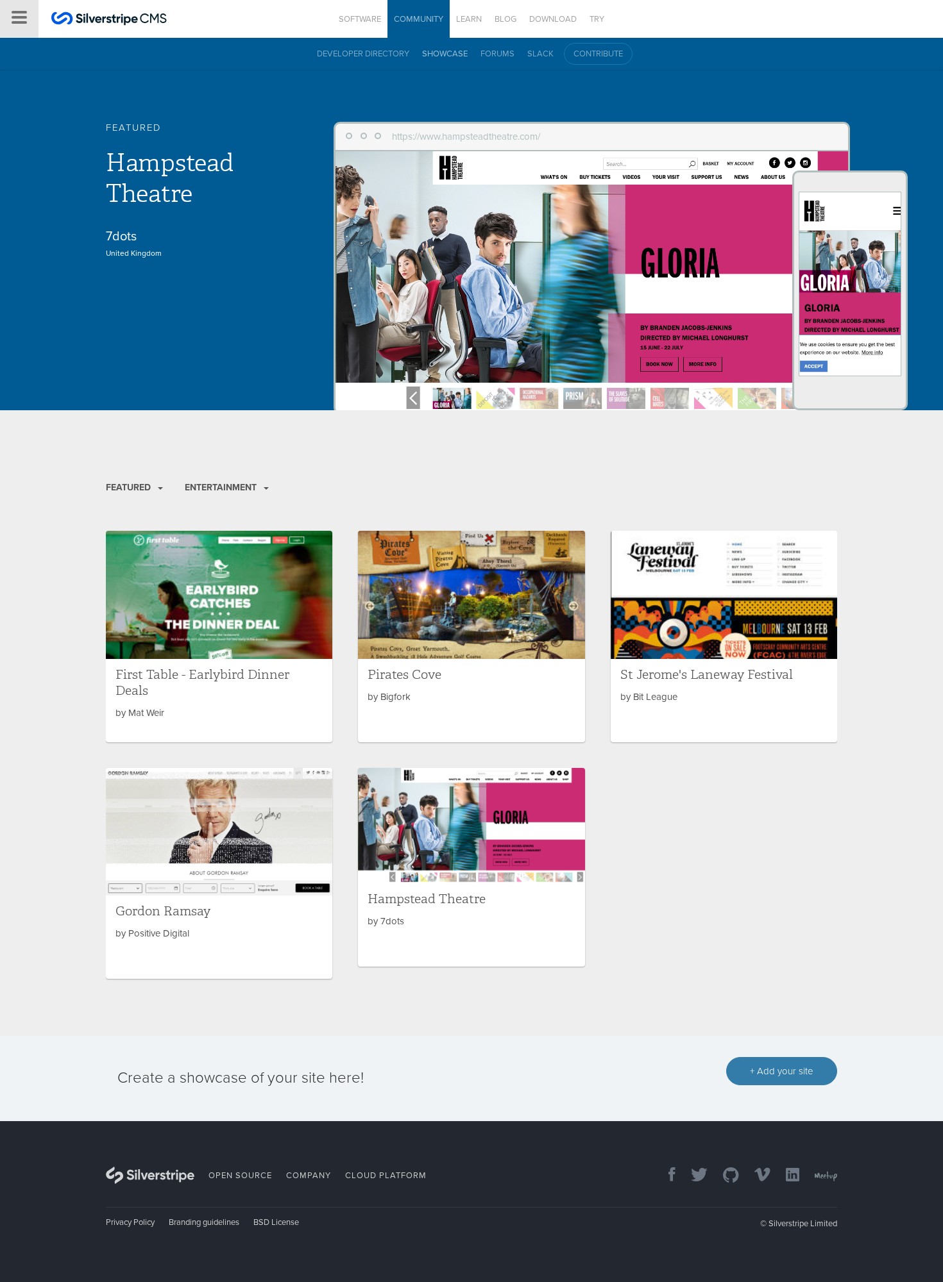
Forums (497, 54)
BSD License (276, 1222)
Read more (219, 636)
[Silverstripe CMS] (109, 20)
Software (360, 19)
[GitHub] (724, 1176)
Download (553, 19)
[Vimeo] (756, 1176)
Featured (129, 487)
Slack (540, 54)
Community (418, 19)
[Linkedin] (786, 1176)
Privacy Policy (130, 1222)
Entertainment (222, 487)
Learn (469, 19)
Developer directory (363, 54)
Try (597, 19)
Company (308, 1175)
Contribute (598, 54)
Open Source (240, 1175)
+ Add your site (781, 1071)
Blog (505, 19)
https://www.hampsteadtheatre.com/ (466, 136)
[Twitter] (693, 1176)
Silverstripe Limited (803, 1224)
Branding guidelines (204, 1222)
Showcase (445, 54)
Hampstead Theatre (169, 178)
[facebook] (665, 1176)
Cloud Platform (386, 1175)
